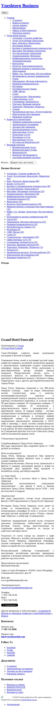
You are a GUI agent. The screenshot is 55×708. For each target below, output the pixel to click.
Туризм (15, 109)
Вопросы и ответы (16, 684)
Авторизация (13, 704)
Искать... (5, 162)
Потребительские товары (24, 89)
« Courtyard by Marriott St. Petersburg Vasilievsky (26, 612)
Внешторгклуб (19, 152)
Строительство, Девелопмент (26, 96)
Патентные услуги (21, 134)
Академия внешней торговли (26, 157)
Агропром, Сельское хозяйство (27, 38)
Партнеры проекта (21, 33)
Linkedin (11, 655)
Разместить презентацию (19, 119)
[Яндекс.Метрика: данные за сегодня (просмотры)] (6, 697)
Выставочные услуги (22, 139)
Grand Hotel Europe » (42, 613)
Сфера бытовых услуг (23, 99)
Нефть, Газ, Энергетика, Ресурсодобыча (31, 73)
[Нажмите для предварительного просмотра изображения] (12, 348)
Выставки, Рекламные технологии (29, 51)
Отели (15, 79)
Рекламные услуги (21, 137)
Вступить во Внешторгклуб (25, 142)
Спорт (15, 94)
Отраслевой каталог (16, 35)
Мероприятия (19, 28)
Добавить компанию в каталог (27, 122)
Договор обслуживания (23, 127)
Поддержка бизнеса (21, 45)
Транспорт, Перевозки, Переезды (28, 106)
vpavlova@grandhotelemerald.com (16, 587)
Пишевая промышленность (25, 84)
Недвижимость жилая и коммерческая (30, 76)
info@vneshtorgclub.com (13, 636)
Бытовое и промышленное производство (32, 48)
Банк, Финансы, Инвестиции (26, 43)
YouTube (11, 652)
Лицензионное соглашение (25, 124)
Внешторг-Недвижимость (24, 155)
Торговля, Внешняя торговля (26, 104)
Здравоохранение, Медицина (26, 56)
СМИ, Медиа (18, 91)
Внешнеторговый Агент (24, 147)
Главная (10, 18)
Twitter (10, 650)
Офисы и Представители (24, 30)
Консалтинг (18, 63)
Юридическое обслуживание (26, 114)
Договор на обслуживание (19, 671)
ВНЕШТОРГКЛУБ (16, 687)
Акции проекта (19, 25)
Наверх (4, 616)
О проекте (17, 20)
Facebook (11, 647)
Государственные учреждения (26, 53)
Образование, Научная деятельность (29, 81)
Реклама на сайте (15, 692)
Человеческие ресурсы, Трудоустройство (32, 112)
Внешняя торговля (16, 145)
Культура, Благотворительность (27, 66)
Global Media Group (29, 700)
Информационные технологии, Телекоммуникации (27, 59)
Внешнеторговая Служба (24, 150)
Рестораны (17, 86)
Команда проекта (20, 23)
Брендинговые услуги (23, 132)
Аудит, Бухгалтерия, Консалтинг (28, 40)
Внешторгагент (14, 690)
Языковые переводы (22, 117)
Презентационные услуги (24, 129)
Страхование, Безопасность (25, 101)
